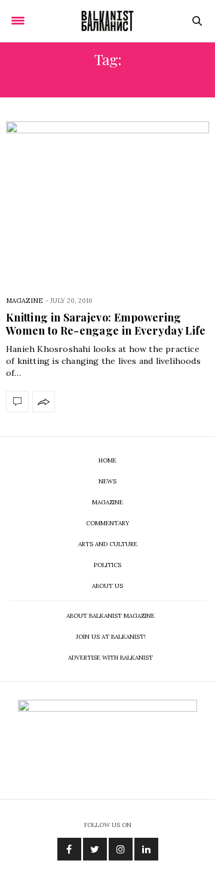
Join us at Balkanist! (111, 637)
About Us (107, 586)
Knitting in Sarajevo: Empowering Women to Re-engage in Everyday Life (106, 324)
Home (107, 460)
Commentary (108, 523)
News (107, 481)
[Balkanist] (107, 21)
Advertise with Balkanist (110, 658)
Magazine (24, 300)
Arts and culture (107, 544)
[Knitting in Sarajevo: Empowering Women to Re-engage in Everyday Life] (107, 199)
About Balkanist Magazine (110, 616)
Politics (107, 565)
